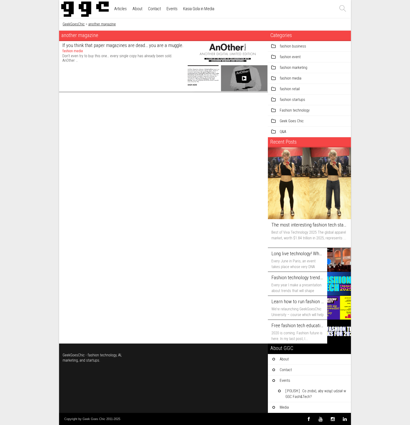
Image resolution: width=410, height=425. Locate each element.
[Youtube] (321, 419)
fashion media (72, 51)
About (137, 8)
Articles (120, 8)
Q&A (283, 131)
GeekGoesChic (74, 24)
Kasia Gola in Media (198, 8)
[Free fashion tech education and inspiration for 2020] (339, 332)
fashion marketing (293, 67)
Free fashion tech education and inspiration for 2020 (297, 325)
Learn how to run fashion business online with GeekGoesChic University (297, 301)
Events (172, 8)
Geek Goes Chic (292, 121)
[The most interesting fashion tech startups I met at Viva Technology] (309, 183)
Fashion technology (295, 110)
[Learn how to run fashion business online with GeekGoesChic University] (339, 308)
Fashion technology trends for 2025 (297, 277)
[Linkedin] (345, 419)
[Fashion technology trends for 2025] (339, 284)
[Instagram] (333, 419)
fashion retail (290, 89)
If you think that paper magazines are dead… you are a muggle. (122, 45)
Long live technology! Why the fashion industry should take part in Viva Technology (297, 253)
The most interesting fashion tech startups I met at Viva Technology (308, 225)
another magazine (102, 24)
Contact (154, 8)
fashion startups (292, 99)
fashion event (290, 57)
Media (284, 407)
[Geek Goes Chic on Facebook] (309, 419)
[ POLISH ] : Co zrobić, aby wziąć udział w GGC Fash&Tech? (315, 394)
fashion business (293, 46)
